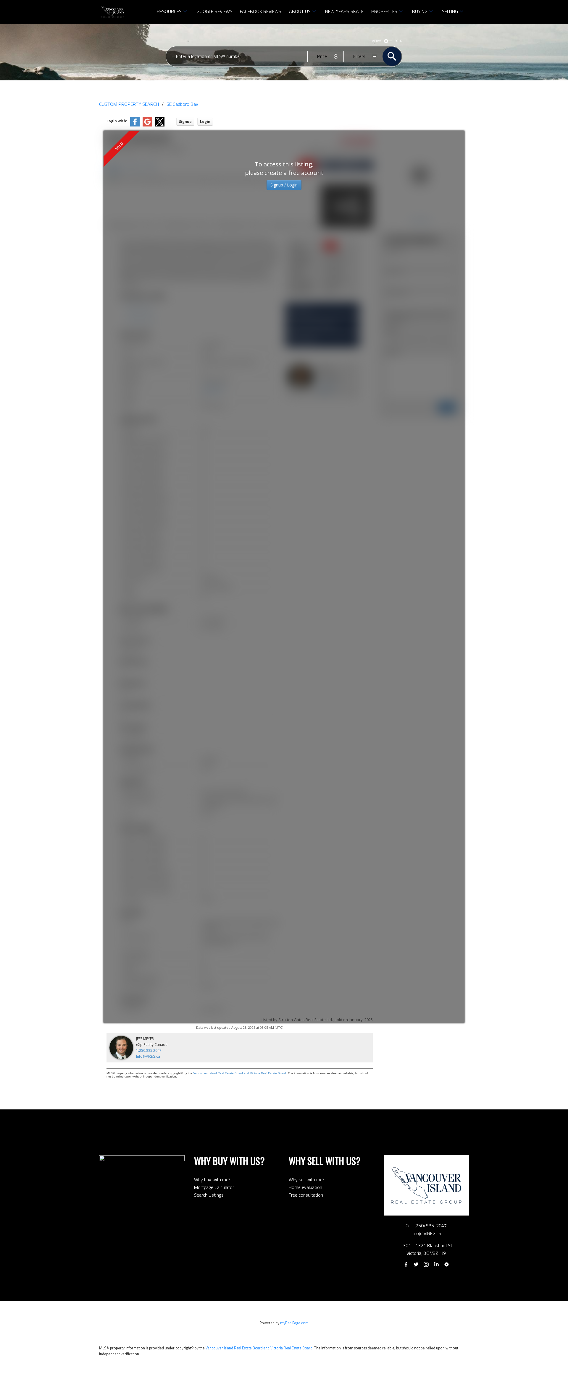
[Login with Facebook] (135, 125)
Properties (384, 11)
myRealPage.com (294, 1323)
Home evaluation (305, 1187)
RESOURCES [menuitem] (169, 11)
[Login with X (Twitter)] (159, 125)
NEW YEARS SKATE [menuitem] (344, 11)
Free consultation (306, 1194)
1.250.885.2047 (149, 1050)
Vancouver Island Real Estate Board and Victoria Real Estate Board (239, 1073)
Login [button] (205, 121)
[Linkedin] (436, 1264)
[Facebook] (406, 1264)
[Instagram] (426, 1264)
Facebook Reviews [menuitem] (260, 11)
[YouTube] (447, 1264)
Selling (450, 11)
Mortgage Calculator (214, 1187)
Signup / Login (284, 185)
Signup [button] (185, 121)
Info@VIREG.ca (148, 1056)
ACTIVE (377, 40)
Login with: (116, 121)
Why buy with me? (212, 1179)
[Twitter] (416, 1264)
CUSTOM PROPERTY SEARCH (129, 104)
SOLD (398, 40)
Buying (419, 11)
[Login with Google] (147, 125)
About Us (300, 11)
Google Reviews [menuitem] (214, 11)
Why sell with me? (307, 1179)
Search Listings (209, 1194)
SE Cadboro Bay (182, 104)
